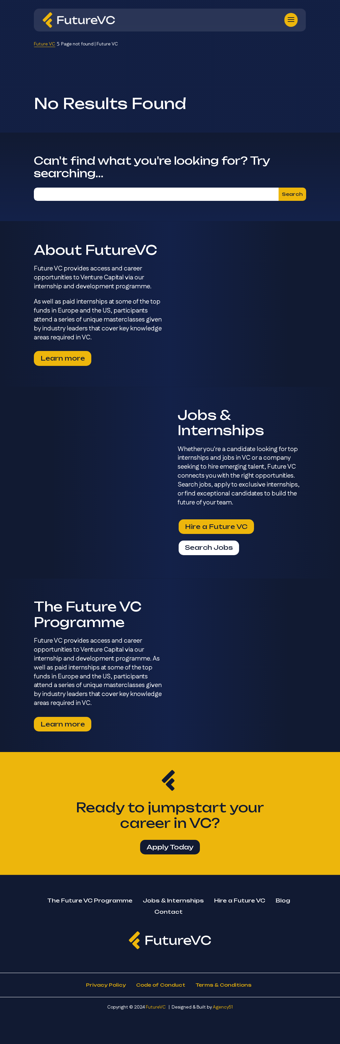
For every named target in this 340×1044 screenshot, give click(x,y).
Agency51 (223, 1007)
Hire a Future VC (216, 527)
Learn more (63, 358)
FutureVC (156, 1007)
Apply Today (170, 847)
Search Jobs (209, 547)
